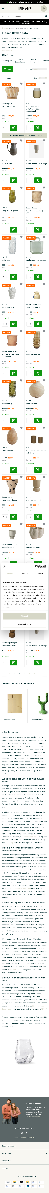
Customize (23, 624)
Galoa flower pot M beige (36, 164)
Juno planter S (8, 547)
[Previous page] (4, 673)
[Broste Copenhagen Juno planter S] (12, 533)
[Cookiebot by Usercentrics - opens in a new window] (35, 566)
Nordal (4, 160)
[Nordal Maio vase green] (12, 389)
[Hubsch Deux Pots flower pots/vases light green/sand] (36, 92)
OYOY (44, 1009)
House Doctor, (15, 970)
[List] (46, 78)
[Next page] (44, 673)
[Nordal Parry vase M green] (12, 196)
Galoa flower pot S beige (36, 646)
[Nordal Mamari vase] (36, 389)
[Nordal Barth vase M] (12, 436)
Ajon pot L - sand (33, 500)
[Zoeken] (46, 16)
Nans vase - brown (9, 500)
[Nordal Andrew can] (12, 149)
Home (11, 28)
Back (6, 28)
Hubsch (29, 104)
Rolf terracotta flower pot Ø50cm (11, 355)
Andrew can (7, 163)
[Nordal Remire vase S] (12, 293)
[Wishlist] (21, 84)
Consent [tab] (9, 573)
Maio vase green (8, 404)
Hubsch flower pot (29, 837)
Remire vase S (8, 307)
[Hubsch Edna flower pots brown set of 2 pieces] (36, 436)
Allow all (24, 616)
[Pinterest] (27, 1132)
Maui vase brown (33, 354)
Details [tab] (24, 573)
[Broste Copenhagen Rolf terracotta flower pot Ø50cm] (12, 340)
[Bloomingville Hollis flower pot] (12, 92)
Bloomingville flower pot (21, 888)
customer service (33, 1117)
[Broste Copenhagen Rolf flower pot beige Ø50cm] (36, 196)
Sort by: (29, 69)
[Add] (13, 128)
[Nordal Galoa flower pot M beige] (36, 149)
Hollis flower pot (8, 107)
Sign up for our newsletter (24, 1137)
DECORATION (21, 28)
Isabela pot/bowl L (34, 547)
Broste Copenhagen (33, 208)
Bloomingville (7, 104)
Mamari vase (31, 404)
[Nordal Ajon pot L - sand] (36, 485)
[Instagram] (22, 1132)
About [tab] (40, 573)
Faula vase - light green (36, 260)
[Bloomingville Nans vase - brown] (12, 485)
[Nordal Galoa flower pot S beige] (36, 631)
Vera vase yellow (33, 307)
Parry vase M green (10, 211)
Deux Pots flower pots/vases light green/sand (33, 109)
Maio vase (6, 260)
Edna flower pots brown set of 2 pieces (36, 452)
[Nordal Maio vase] (12, 245)
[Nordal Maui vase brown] (36, 340)
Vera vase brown (9, 646)
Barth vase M (7, 451)
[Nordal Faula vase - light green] (36, 245)
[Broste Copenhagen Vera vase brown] (12, 631)
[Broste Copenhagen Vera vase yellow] (36, 293)
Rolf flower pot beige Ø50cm (35, 212)
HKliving (10, 843)
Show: (36, 78)
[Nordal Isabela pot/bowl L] (36, 533)
